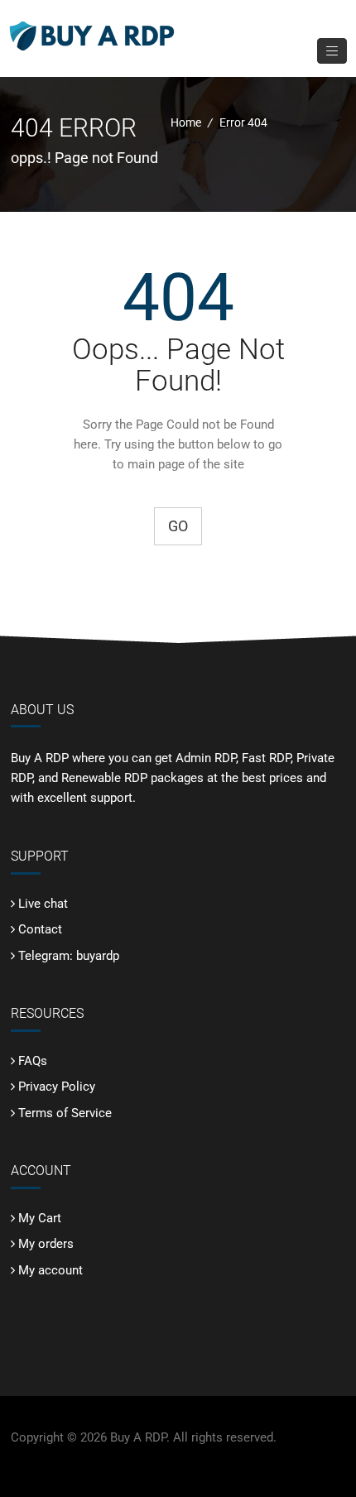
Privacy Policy (56, 1086)
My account (50, 1270)
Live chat (43, 903)
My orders (46, 1243)
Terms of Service (65, 1113)
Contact (40, 929)
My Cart (39, 1218)
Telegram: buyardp (68, 955)
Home (186, 122)
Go (178, 526)
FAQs (32, 1060)
